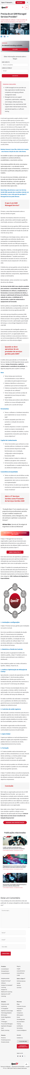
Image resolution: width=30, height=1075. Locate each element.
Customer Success (21, 1006)
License (21, 971)
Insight (18, 969)
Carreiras (19, 987)
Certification (20, 1026)
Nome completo (6, 62)
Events (18, 1017)
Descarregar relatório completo (21, 2)
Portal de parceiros (5, 1040)
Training (19, 1024)
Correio (7, 68)
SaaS (2, 1028)
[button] (22, 7)
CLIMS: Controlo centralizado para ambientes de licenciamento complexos (14, 847)
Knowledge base (21, 1019)
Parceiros (3, 1038)
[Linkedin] (1, 36)
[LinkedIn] (18, 1056)
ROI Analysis (4, 1015)
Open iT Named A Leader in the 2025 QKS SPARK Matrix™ (7, 3)
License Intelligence (21, 1030)
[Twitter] (8, 36)
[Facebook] (4, 36)
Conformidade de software (8, 850)
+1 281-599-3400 (23, 1041)
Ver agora (15, 49)
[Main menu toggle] (27, 7)
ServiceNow (20, 1028)
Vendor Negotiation (6, 1017)
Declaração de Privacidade (18, 1066)
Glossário (19, 1035)
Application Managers (6, 1026)
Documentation (20, 1021)
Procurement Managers (7, 1024)
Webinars (19, 1011)
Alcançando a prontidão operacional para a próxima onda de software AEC (14, 885)
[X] (25, 1056)
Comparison (20, 1013)
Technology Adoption (6, 1013)
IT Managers (4, 1021)
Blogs (18, 1004)
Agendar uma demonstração (15, 822)
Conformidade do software (8, 20)
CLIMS (18, 975)
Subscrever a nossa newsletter (23, 1046)
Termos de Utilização (6, 1066)
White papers (20, 1015)
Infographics (20, 1008)
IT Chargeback (4, 1008)
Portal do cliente (5, 1042)
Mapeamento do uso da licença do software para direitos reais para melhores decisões (14, 866)
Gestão (18, 983)
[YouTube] (20, 1056)
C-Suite (3, 1019)
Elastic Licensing (5, 1030)
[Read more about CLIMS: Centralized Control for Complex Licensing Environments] (15, 840)
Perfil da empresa (21, 981)
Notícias (19, 985)
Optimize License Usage (7, 1011)
